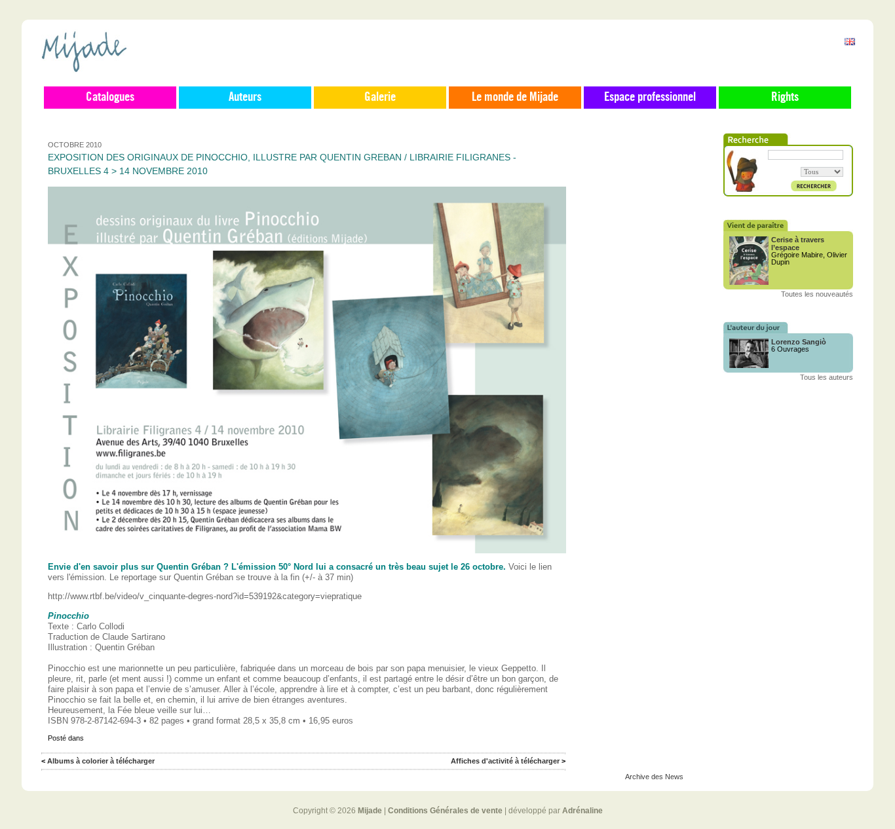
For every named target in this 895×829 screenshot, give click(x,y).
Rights (785, 97)
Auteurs (245, 97)
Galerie (380, 97)
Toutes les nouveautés (817, 294)
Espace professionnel (650, 97)
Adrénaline (582, 810)
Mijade (370, 810)
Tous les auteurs (826, 377)
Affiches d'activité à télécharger (505, 761)
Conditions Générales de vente (445, 810)
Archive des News (654, 777)
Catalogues (110, 97)
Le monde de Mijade (515, 97)
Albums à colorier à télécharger (101, 761)
